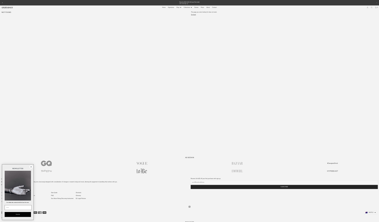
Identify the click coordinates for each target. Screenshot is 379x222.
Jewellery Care (30, 195)
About (208, 7)
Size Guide (54, 192)
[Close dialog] (31, 167)
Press (202, 7)
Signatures (171, 7)
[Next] (376, 2)
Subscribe (284, 186)
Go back (193, 14)
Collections (187, 7)
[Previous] (2, 2)
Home (164, 7)
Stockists (78, 192)
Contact (214, 7)
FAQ (52, 195)
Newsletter (29, 198)
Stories (196, 7)
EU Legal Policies (81, 198)
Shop (177, 7)
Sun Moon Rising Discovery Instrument (62, 198)
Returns (28, 192)
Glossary (78, 195)
